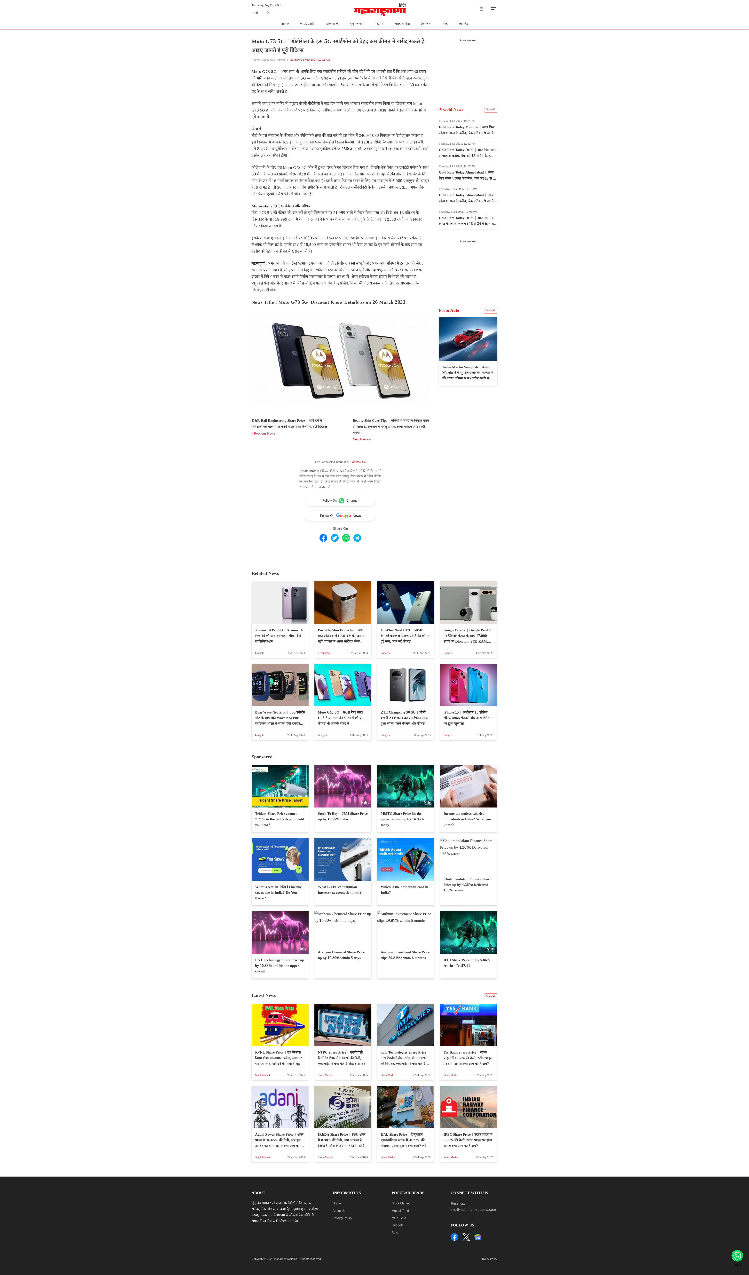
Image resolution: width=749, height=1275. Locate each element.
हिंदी (268, 13)
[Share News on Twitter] (335, 538)
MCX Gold (307, 24)
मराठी (255, 13)
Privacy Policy (342, 1218)
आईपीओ (379, 24)
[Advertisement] (468, 69)
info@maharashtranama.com (473, 1210)
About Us (339, 1210)
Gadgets (397, 1225)
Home (285, 24)
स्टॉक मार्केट (332, 24)
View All (490, 109)
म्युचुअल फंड (356, 24)
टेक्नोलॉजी (426, 24)
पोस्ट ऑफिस (402, 24)
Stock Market (401, 1203)
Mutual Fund (400, 1210)
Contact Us (359, 461)
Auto (395, 1232)
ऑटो (445, 24)
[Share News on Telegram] (357, 538)
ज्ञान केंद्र (463, 24)
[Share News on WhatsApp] (346, 538)
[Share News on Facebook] (323, 538)
